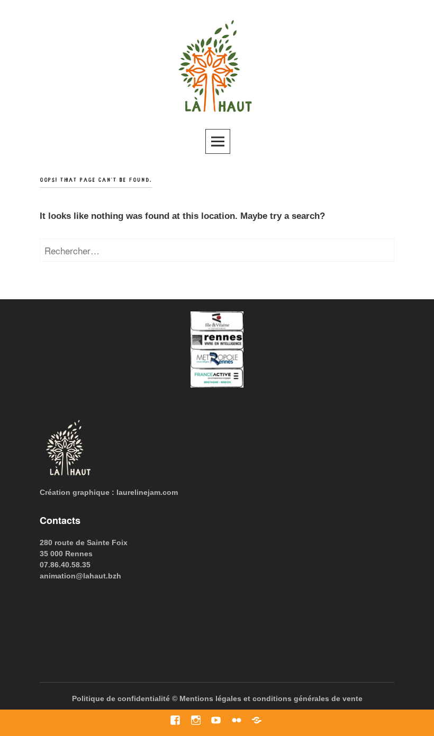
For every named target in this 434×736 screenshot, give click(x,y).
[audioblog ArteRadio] (257, 720)
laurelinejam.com (147, 492)
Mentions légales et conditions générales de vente (271, 698)
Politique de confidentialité (121, 698)
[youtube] (216, 720)
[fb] (175, 720)
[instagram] (196, 720)
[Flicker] (237, 720)
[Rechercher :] (217, 251)
